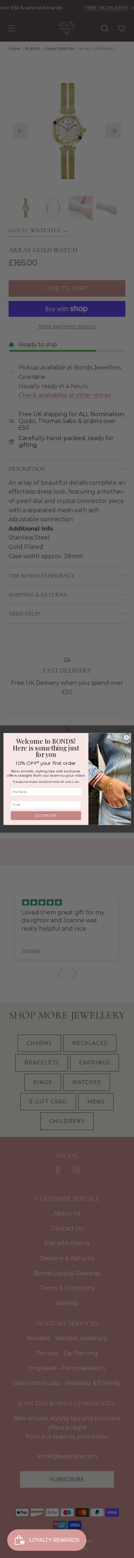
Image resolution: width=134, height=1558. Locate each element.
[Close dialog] (126, 737)
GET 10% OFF (45, 816)
